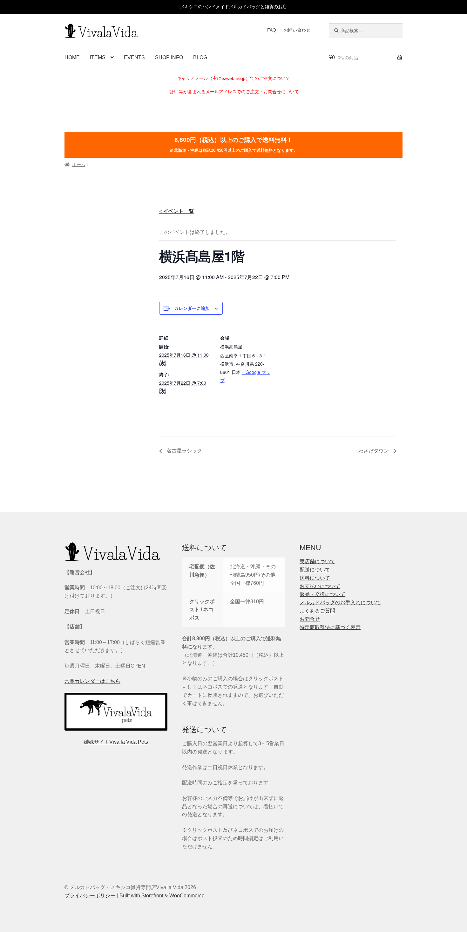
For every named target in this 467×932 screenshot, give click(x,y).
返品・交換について (322, 594)
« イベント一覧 (176, 210)
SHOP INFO (169, 57)
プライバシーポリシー (89, 895)
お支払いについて (320, 586)
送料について (315, 578)
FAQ (271, 29)
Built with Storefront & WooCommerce (162, 895)
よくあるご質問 (317, 610)
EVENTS (134, 57)
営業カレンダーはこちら (92, 681)
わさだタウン (374, 450)
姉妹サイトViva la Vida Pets (116, 742)
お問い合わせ (297, 29)
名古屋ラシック (183, 450)
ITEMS (97, 57)
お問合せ (310, 619)
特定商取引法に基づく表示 (330, 627)
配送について (315, 569)
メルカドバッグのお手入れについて (340, 602)
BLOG (200, 57)
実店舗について (317, 561)
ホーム (78, 164)
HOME (72, 57)
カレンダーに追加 (192, 308)
